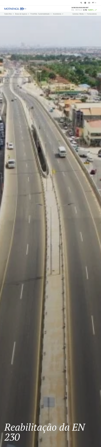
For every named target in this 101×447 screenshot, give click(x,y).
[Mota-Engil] (15, 8)
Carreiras (75, 14)
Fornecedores (92, 14)
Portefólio (33, 14)
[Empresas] (85, 3)
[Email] (89, 3)
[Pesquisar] (81, 3)
